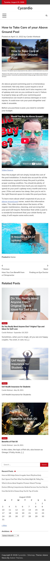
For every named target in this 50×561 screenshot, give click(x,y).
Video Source (7, 170)
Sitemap (31, 555)
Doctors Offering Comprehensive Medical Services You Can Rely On (25, 487)
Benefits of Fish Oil (10, 442)
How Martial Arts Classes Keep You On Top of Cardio (20, 491)
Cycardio (25, 8)
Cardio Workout (33, 36)
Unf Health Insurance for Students (16, 387)
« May (4, 525)
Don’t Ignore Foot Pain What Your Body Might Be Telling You (22, 479)
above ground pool (10, 201)
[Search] (46, 15)
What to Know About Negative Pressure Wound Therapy (21, 483)
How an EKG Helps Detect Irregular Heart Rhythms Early (21, 475)
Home (13, 257)
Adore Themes (16, 558)
